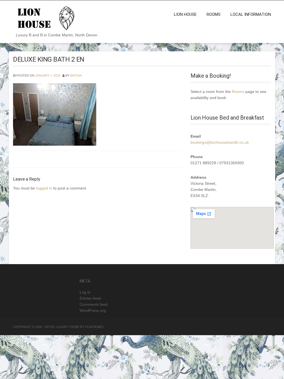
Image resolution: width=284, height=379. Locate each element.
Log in (85, 292)
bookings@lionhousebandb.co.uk (220, 142)
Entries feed (90, 298)
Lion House (185, 14)
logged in (44, 188)
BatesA (76, 75)
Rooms (213, 14)
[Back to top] (272, 367)
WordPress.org (93, 310)
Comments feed (94, 304)
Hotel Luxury (56, 327)
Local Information (250, 14)
